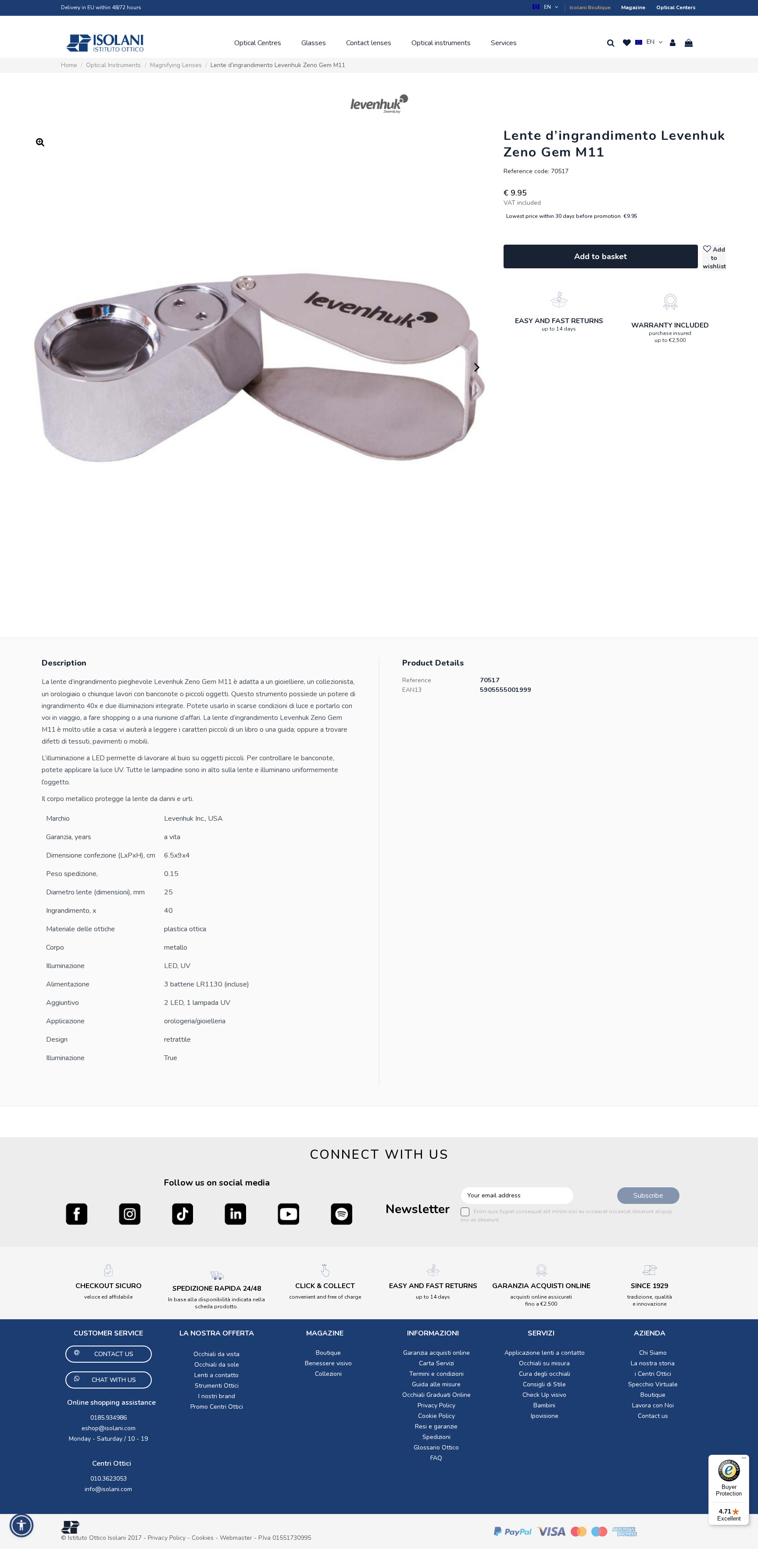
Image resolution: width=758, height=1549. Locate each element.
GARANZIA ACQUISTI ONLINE (541, 1286)
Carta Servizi (436, 1363)
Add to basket (600, 256)
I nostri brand (216, 1396)
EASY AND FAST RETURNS (559, 321)
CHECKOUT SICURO (108, 1286)
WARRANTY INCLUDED (670, 325)
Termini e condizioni (436, 1374)
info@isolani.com (108, 1489)
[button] (546, 7)
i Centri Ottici (653, 1374)
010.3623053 (108, 1478)
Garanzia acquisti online (436, 1353)
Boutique (328, 1353)
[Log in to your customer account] (673, 43)
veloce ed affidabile (108, 1296)
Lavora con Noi (653, 1405)
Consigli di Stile (544, 1384)
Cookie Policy (436, 1416)
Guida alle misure (436, 1384)
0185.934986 (108, 1418)
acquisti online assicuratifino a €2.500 (541, 1300)
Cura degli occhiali (544, 1374)
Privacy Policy (436, 1405)
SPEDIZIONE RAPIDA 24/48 (216, 1288)
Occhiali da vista (216, 1354)
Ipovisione (544, 1416)
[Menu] (744, 1460)
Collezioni (328, 1374)
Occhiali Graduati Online (436, 1395)
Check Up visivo (544, 1395)
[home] (105, 43)
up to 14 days (559, 328)
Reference (416, 680)
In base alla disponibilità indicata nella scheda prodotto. (216, 1303)
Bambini (544, 1405)
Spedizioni (436, 1437)
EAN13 (412, 690)
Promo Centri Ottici (216, 1407)
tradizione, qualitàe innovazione (649, 1300)
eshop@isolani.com (109, 1428)
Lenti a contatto (216, 1375)
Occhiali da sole (216, 1364)
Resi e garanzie (436, 1426)
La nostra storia (653, 1363)
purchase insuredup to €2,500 (670, 337)
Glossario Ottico (436, 1447)
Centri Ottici (111, 1463)
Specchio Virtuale (653, 1384)
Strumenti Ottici (217, 1386)
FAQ (436, 1458)
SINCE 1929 (649, 1286)
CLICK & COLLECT (325, 1286)
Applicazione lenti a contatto (544, 1353)
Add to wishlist (714, 258)
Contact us (653, 1416)
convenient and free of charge (325, 1296)
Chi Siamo (653, 1353)
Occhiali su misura (544, 1363)
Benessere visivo (328, 1363)
